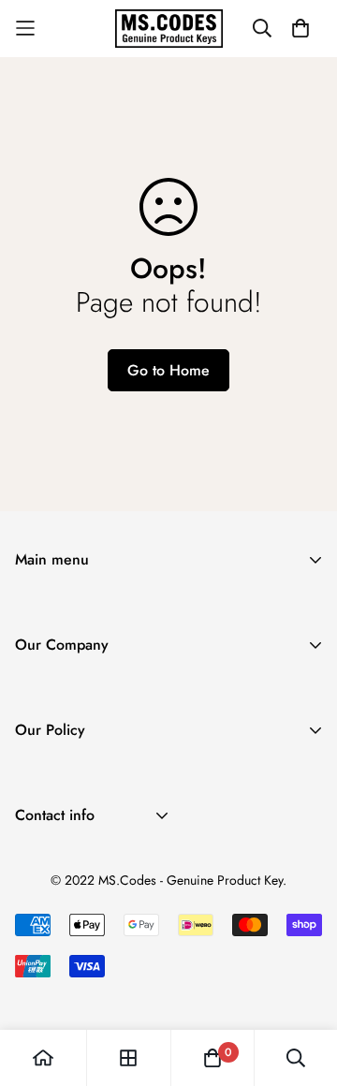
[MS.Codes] (169, 28)
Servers (37, 669)
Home (33, 609)
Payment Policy (62, 839)
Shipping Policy (64, 779)
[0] (212, 1058)
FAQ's (33, 754)
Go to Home (168, 370)
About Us (44, 694)
